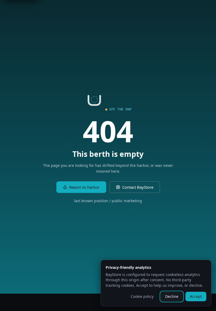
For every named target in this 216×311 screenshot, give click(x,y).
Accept (196, 296)
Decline (171, 296)
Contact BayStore (137, 187)
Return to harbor (84, 187)
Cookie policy (142, 296)
